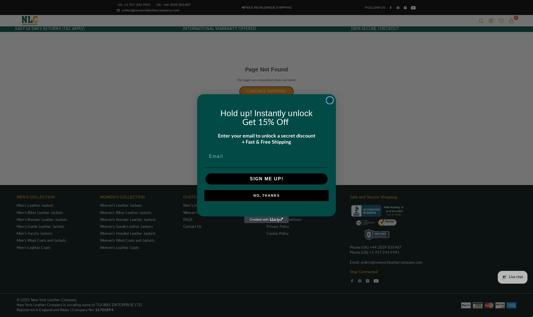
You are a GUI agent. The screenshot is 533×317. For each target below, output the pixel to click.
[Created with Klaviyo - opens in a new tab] (266, 219)
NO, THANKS (266, 196)
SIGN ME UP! (266, 178)
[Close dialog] (329, 100)
